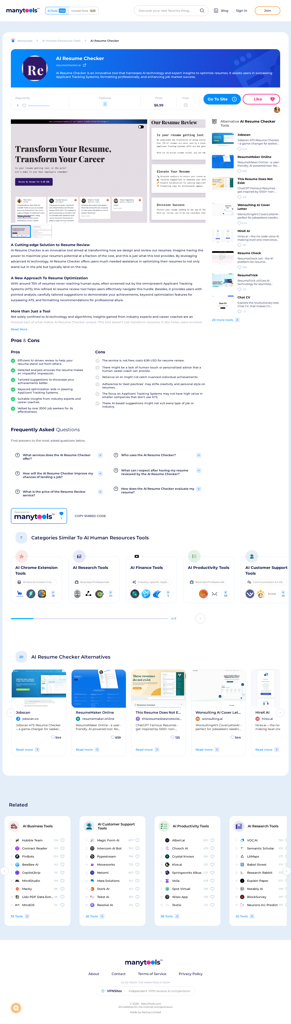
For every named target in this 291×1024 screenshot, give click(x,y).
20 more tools (222, 320)
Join (267, 11)
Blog (224, 11)
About (93, 974)
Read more (24, 750)
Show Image (78, 178)
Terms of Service (152, 974)
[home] (23, 11)
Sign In (241, 11)
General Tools (83, 10)
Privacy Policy (191, 974)
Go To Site (218, 99)
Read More (19, 329)
